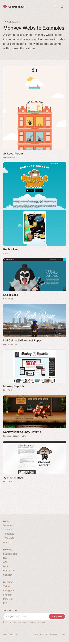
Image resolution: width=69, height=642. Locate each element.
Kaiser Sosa (10, 295)
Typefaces (8, 537)
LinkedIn (7, 594)
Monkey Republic (14, 386)
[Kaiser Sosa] (34, 274)
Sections (7, 529)
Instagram (8, 590)
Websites (8, 525)
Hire (5, 558)
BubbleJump (11, 249)
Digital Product (11, 436)
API (5, 562)
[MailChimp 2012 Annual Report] (34, 320)
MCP (5, 566)
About (63, 634)
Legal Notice (40, 634)
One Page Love (16, 6)
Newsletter (9, 570)
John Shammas (13, 477)
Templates (8, 533)
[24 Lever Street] (34, 108)
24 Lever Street (13, 153)
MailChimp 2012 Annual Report (22, 340)
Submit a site (10, 553)
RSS (5, 603)
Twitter (6, 586)
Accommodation (10, 157)
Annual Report (10, 344)
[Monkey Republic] (34, 366)
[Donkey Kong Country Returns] (34, 411)
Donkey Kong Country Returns (22, 432)
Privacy (53, 634)
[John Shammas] (34, 457)
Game (5, 253)
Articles (7, 542)
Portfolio (8, 299)
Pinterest (8, 598)
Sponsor (7, 574)
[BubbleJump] (34, 204)
